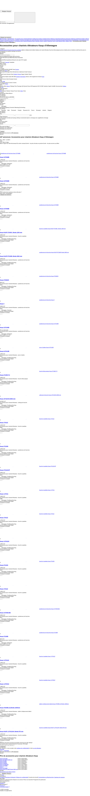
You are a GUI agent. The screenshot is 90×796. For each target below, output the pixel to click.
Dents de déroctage (60, 40)
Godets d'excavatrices (37, 38)
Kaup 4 (2, 303)
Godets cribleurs (85, 38)
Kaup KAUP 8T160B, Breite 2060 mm (11, 256)
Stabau (67, 41)
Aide (10, 771)
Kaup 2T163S (4, 565)
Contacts (13, 771)
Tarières (41, 40)
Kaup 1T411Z (4, 422)
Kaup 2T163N (4, 446)
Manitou (60, 41)
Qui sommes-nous (4, 771)
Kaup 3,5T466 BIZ (5, 612)
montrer (2, 131)
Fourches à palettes (14, 40)
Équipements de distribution (71, 40)
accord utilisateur (37, 748)
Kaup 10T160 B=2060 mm (7, 398)
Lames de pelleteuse (9, 41)
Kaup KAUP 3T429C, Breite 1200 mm (11, 232)
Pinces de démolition (5, 40)
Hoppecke (49, 41)
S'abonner (3, 746)
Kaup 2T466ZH (4, 280)
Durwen (41, 41)
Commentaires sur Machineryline (46, 777)
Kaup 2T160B (4, 636)
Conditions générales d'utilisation (8, 777)
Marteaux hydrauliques (56, 38)
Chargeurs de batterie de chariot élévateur (29, 40)
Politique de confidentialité (22, 777)
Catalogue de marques (59, 777)
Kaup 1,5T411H (4, 541)
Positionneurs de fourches (49, 40)
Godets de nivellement (76, 38)
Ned (3, 775)
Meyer (63, 41)
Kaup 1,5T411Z (4, 660)
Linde (57, 41)
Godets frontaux (46, 38)
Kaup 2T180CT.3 (5, 375)
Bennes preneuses (66, 38)
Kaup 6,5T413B (4, 351)
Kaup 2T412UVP (5, 470)
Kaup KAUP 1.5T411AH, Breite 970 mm (11, 731)
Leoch (53, 41)
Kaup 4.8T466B (4, 181)
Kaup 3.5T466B (4, 157)
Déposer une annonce (6, 194)
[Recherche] (24, 17)
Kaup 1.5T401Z (4, 684)
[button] (45, 30)
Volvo (70, 41)
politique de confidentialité (23, 748)
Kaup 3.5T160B (4, 327)
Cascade (37, 41)
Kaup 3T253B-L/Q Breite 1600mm (10, 707)
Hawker (45, 41)
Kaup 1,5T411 (4, 494)
